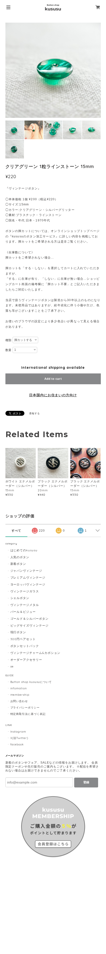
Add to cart (53, 379)
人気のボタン (20, 557)
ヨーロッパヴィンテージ (28, 584)
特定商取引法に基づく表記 (28, 714)
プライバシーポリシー (25, 707)
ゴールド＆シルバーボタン (29, 618)
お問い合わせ (19, 701)
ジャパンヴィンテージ (26, 570)
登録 (86, 782)
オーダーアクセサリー (26, 660)
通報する (34, 413)
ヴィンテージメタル (24, 605)
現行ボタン (18, 632)
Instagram (18, 731)
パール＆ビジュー (23, 612)
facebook (17, 744)
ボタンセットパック (24, 646)
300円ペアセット (23, 639)
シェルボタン (20, 598)
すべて (16, 530)
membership (20, 694)
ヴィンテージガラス (24, 591)
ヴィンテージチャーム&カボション (35, 653)
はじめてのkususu (24, 550)
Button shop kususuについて (31, 682)
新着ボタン (18, 564)
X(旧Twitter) (19, 738)
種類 (8, 340)
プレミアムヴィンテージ (28, 577)
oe (12, 666)
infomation (18, 688)
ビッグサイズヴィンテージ (29, 625)
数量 (8, 350)
